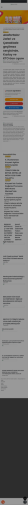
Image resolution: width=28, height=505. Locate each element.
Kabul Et (11, 500)
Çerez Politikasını (16, 496)
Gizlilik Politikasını (7, 496)
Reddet (17, 500)
